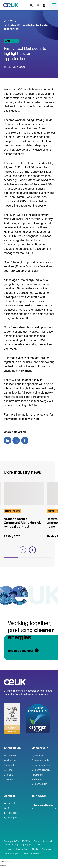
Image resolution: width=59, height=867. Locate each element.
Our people (9, 765)
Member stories (39, 784)
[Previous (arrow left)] (1, 865)
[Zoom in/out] (1, 861)
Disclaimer (9, 849)
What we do (10, 760)
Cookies (36, 849)
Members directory (40, 770)
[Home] (6, 20)
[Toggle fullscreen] (4, 861)
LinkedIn (12, 803)
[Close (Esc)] (11, 861)
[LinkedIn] (7, 440)
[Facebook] (24, 440)
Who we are (10, 755)
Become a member (41, 760)
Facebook (12, 813)
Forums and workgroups (37, 777)
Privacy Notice (23, 849)
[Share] (8, 861)
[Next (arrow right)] (4, 865)
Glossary (8, 779)
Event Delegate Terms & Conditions (21, 853)
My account (37, 755)
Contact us (9, 775)
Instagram (13, 817)
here (37, 418)
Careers (8, 770)
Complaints (47, 849)
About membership (40, 765)
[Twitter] (16, 440)
